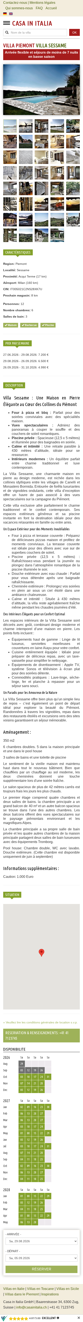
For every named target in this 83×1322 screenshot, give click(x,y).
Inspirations (50, 1294)
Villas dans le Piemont (22, 1294)
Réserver (41, 1269)
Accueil (51, 8)
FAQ (39, 8)
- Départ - (13, 1251)
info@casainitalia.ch (31, 1307)
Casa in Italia (32, 23)
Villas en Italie (13, 1289)
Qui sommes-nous (19, 8)
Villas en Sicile (67, 1289)
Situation (12, 895)
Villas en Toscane (40, 1289)
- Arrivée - (13, 1234)
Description (14, 385)
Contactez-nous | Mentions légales (29, 2)
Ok (74, 32)
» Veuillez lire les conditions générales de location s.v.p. (40, 1022)
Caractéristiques (17, 252)
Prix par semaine (17, 343)
